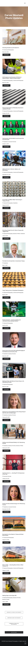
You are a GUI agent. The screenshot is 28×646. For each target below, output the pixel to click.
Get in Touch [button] (14, 632)
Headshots (6, 141)
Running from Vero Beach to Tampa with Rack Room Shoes (12, 535)
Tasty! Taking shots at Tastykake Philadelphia (12, 290)
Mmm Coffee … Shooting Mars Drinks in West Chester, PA (12, 565)
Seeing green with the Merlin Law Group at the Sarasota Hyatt (13, 139)
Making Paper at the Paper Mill (9, 595)
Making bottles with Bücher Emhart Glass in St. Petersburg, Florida (13, 381)
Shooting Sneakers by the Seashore (10, 47)
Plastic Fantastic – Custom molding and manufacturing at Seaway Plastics (11, 320)
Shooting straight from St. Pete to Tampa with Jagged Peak (12, 231)
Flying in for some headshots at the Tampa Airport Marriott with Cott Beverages (14, 412)
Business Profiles (16, 233)
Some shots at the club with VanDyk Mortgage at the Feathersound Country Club (13, 351)
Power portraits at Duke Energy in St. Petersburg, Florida (13, 504)
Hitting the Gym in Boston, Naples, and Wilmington (11, 169)
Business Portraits (12, 353)
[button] (25, 3)
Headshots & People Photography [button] (14, 612)
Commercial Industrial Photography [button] (14, 624)
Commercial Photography (9, 49)
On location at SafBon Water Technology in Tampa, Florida (12, 200)
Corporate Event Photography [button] (14, 617)
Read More (6, 54)
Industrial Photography (8, 80)
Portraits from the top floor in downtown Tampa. (13, 260)
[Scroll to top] (25, 643)
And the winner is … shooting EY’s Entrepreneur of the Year (13, 473)
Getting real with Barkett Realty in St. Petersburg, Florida (13, 443)
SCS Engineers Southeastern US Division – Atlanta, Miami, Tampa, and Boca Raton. (12, 78)
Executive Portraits (12, 141)
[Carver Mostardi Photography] (3, 3)
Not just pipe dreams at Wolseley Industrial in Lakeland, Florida (12, 108)
